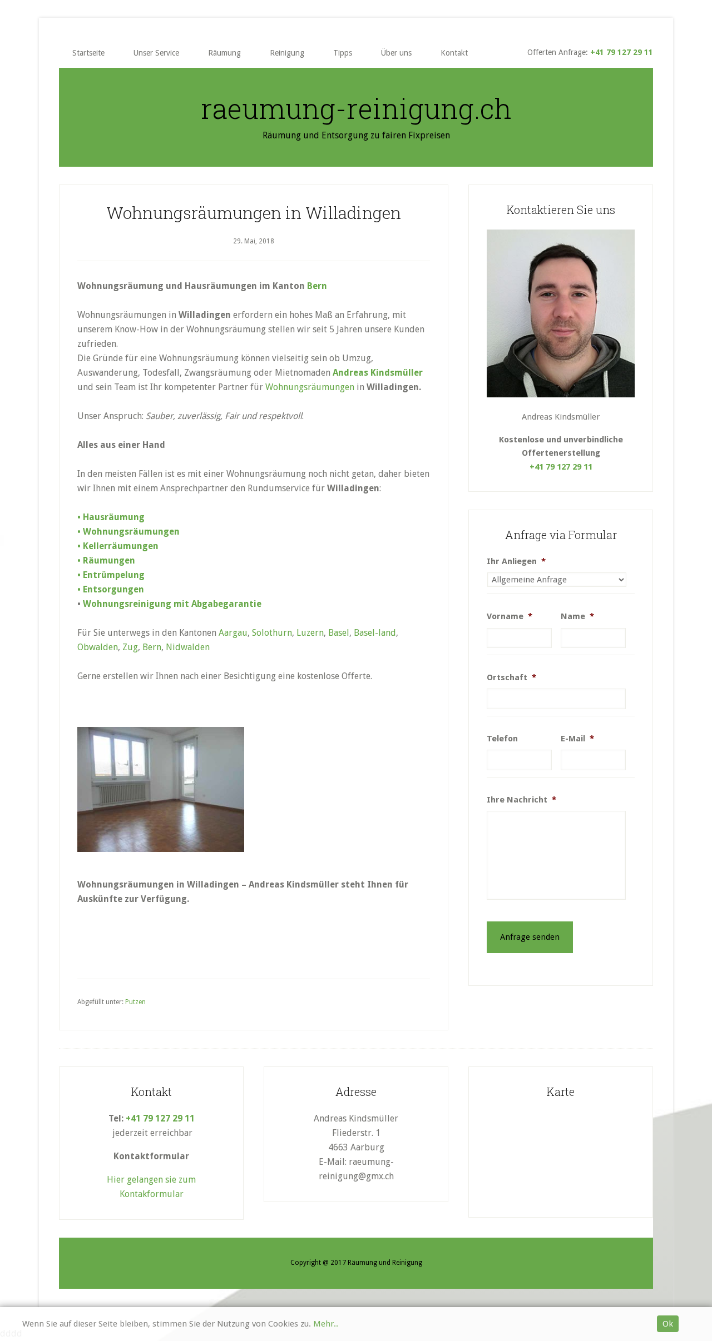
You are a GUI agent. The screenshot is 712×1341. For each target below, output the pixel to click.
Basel (338, 632)
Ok (667, 1324)
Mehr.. (325, 1324)
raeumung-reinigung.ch (356, 108)
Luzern (310, 632)
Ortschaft (511, 677)
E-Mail (577, 739)
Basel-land (375, 632)
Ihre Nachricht (521, 800)
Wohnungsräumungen (309, 387)
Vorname (509, 616)
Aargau (233, 632)
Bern (317, 286)
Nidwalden (188, 647)
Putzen (135, 1002)
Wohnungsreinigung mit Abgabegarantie (172, 604)
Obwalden (97, 647)
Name (577, 616)
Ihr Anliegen (516, 561)
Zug (130, 647)
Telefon (502, 739)
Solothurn (272, 632)
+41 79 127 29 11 (621, 52)
